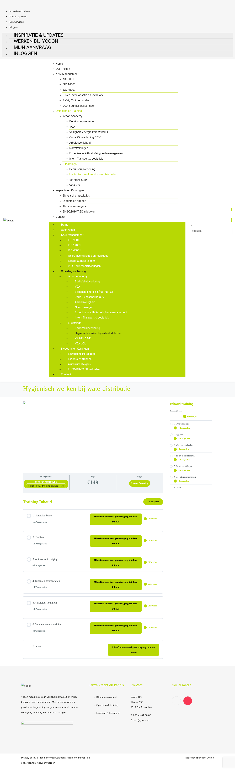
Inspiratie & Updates (19, 11)
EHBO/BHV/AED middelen (78, 211)
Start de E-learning (139, 483)
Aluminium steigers (74, 206)
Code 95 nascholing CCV (85, 137)
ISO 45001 (69, 89)
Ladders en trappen (74, 200)
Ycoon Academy (72, 116)
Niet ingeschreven (46, 482)
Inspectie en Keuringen (70, 190)
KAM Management (67, 73)
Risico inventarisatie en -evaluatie (83, 95)
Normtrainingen (78, 148)
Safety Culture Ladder (75, 100)
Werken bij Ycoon (18, 16)
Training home (176, 411)
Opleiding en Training (69, 110)
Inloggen (25, 53)
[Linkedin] (176, 700)
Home (59, 63)
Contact (60, 216)
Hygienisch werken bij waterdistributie (92, 174)
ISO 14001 (69, 84)
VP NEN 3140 (78, 179)
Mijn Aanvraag (16, 22)
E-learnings (69, 164)
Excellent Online (205, 757)
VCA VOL (75, 185)
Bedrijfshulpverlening (82, 121)
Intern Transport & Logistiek (86, 158)
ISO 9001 (68, 79)
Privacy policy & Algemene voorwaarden (43, 757)
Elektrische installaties (76, 195)
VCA (72, 126)
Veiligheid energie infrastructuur (88, 132)
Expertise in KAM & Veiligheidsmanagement (96, 153)
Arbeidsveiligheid (80, 142)
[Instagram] (187, 700)
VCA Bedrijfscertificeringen (78, 105)
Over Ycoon (63, 68)
